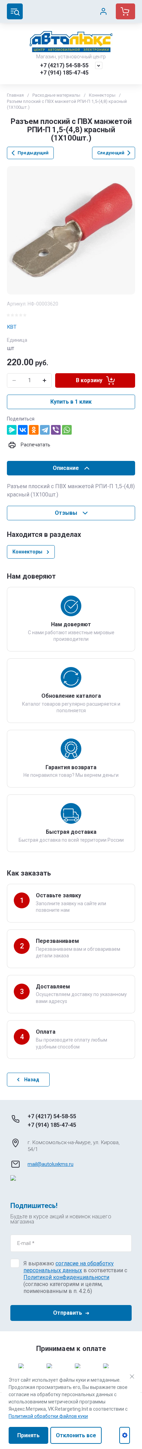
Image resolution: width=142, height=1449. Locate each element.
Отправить (67, 1313)
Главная (15, 95)
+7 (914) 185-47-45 (64, 72)
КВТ (12, 327)
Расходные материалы (56, 95)
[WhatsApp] (67, 430)
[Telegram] (45, 430)
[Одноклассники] (34, 430)
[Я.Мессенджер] (12, 430)
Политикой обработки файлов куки (48, 1416)
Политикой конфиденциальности (66, 1277)
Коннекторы (102, 95)
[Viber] (56, 430)
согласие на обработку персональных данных (68, 1267)
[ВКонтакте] (23, 430)
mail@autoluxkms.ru (50, 1164)
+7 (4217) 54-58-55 (64, 65)
